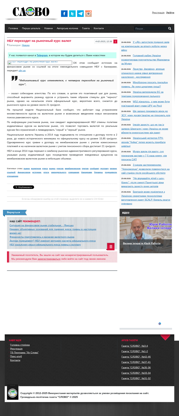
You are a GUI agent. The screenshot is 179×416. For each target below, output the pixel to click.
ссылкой (11, 172)
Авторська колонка (67, 28)
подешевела (111, 172)
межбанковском (72, 168)
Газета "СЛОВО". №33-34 (136, 373)
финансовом (24, 172)
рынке (27, 168)
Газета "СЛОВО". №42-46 (136, 356)
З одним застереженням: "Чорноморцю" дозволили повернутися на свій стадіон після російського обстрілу (145, 168)
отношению (12, 176)
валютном (36, 168)
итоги (46, 172)
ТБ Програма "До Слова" (24, 352)
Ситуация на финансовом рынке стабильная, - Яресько (42, 225)
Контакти (99, 28)
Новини (48, 28)
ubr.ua (22, 70)
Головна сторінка (20, 344)
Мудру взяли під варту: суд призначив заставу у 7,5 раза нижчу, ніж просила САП (144, 155)
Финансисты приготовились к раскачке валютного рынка (42, 236)
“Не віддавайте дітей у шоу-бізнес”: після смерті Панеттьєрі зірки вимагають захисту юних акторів (142, 182)
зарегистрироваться (49, 258)
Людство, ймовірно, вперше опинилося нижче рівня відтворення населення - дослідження (143, 73)
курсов (60, 168)
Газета (86, 28)
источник (36, 172)
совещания (73, 172)
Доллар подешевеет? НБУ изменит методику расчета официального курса (53, 240)
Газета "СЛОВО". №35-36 (136, 367)
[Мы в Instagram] (89, 13)
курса (45, 168)
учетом (85, 168)
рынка (52, 168)
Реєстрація (158, 12)
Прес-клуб (16, 356)
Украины (98, 172)
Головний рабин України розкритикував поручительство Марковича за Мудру (145, 59)
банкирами (86, 172)
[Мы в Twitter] (73, 13)
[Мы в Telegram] (81, 13)
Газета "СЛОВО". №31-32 (136, 378)
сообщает (94, 168)
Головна (13, 28)
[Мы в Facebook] (65, 13)
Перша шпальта (31, 28)
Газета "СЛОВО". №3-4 (134, 345)
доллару (104, 168)
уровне (113, 168)
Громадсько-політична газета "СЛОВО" (31, 12)
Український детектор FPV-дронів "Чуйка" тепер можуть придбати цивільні (143, 142)
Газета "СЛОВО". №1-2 (134, 351)
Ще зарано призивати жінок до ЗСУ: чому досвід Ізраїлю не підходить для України (145, 115)
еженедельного (58, 172)
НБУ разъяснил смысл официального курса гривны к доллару (45, 244)
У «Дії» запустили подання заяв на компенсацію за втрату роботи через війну (145, 46)
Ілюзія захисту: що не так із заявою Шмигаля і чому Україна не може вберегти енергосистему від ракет (144, 128)
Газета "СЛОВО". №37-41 (136, 362)
